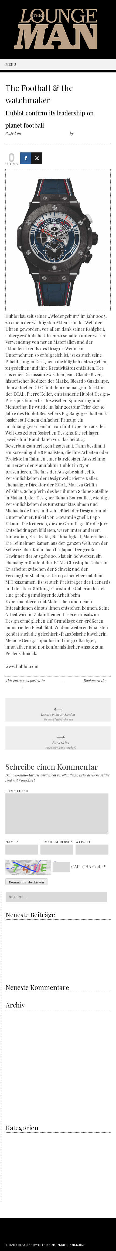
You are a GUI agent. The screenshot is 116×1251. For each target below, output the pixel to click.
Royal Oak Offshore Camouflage (29, 959)
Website (83, 841)
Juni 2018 (13, 1056)
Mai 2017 (12, 1084)
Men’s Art (13, 1144)
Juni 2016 (13, 1112)
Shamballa (25, 970)
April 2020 (14, 1028)
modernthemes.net (68, 1245)
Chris (79, 133)
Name (11, 841)
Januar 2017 (15, 1105)
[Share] (25, 158)
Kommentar (16, 790)
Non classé (54, 680)
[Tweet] (36, 158)
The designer (15, 1179)
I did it (10, 1137)
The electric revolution (23, 948)
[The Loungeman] (58, 47)
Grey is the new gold (24, 937)
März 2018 (13, 1063)
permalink (13, 686)
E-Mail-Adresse (56, 841)
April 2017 (13, 1091)
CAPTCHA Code (87, 866)
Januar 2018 (15, 1070)
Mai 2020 (13, 1021)
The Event (13, 1186)
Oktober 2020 (16, 1014)
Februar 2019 (15, 1042)
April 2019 (13, 1035)
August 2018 (14, 1049)
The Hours (73, 680)
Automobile (14, 1172)
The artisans (15, 1165)
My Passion (14, 1151)
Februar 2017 (15, 1098)
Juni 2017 (13, 1077)
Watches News (16, 1200)
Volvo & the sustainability (25, 926)
